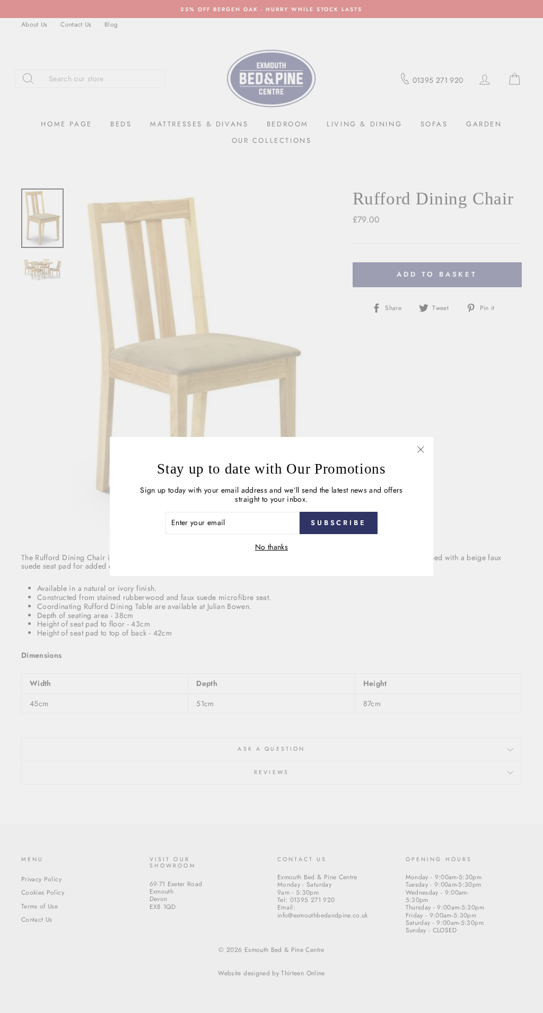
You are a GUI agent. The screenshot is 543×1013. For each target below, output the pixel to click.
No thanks (271, 547)
